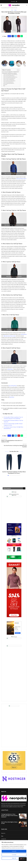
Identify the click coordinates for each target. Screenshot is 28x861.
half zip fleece (24, 334)
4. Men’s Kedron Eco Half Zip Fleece (9, 78)
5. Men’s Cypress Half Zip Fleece (8, 79)
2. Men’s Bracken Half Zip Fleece (8, 75)
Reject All (14, 858)
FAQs (4, 85)
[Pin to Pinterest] (18, 36)
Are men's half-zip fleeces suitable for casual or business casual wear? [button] (15, 409)
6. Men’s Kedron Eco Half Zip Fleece (9, 80)
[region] (14, 850)
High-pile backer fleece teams (10, 335)
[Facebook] (11, 1)
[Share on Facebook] (13, 36)
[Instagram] (14, 1)
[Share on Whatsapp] (21, 36)
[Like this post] (9, 36)
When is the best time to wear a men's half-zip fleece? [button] (14, 405)
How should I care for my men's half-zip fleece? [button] (12, 402)
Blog (2, 836)
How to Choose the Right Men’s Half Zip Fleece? (10, 71)
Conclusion (5, 84)
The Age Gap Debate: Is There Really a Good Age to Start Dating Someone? (9, 816)
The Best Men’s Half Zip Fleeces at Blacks (9, 73)
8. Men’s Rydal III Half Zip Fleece (8, 83)
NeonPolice (11, 397)
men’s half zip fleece (13, 385)
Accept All (14, 851)
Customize (14, 854)
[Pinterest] (16, 1)
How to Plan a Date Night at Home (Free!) (9, 822)
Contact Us (3, 838)
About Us (3, 833)
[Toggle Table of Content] (17, 70)
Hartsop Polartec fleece (21, 178)
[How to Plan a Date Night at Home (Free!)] (23, 824)
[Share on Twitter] (15, 36)
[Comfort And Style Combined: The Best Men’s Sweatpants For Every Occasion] (14, 462)
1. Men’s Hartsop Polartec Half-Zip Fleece (10, 74)
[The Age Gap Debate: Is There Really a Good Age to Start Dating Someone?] (23, 816)
